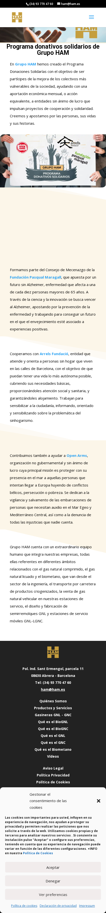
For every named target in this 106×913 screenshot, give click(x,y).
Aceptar (53, 867)
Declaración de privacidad (58, 906)
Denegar (53, 880)
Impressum (87, 906)
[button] (98, 800)
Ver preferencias (53, 894)
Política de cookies (24, 906)
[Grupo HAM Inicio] (53, 652)
